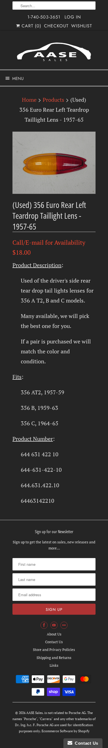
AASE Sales (34, 713)
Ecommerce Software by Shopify (65, 731)
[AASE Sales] (54, 51)
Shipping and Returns (54, 657)
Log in (73, 17)
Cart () (30, 26)
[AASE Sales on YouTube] (54, 625)
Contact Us (54, 641)
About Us (54, 634)
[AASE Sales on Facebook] (44, 625)
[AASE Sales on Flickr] (64, 625)
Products (53, 99)
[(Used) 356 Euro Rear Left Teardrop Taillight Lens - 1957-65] (54, 163)
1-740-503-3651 (43, 17)
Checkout (56, 26)
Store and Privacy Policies (54, 649)
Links (54, 665)
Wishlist (81, 26)
